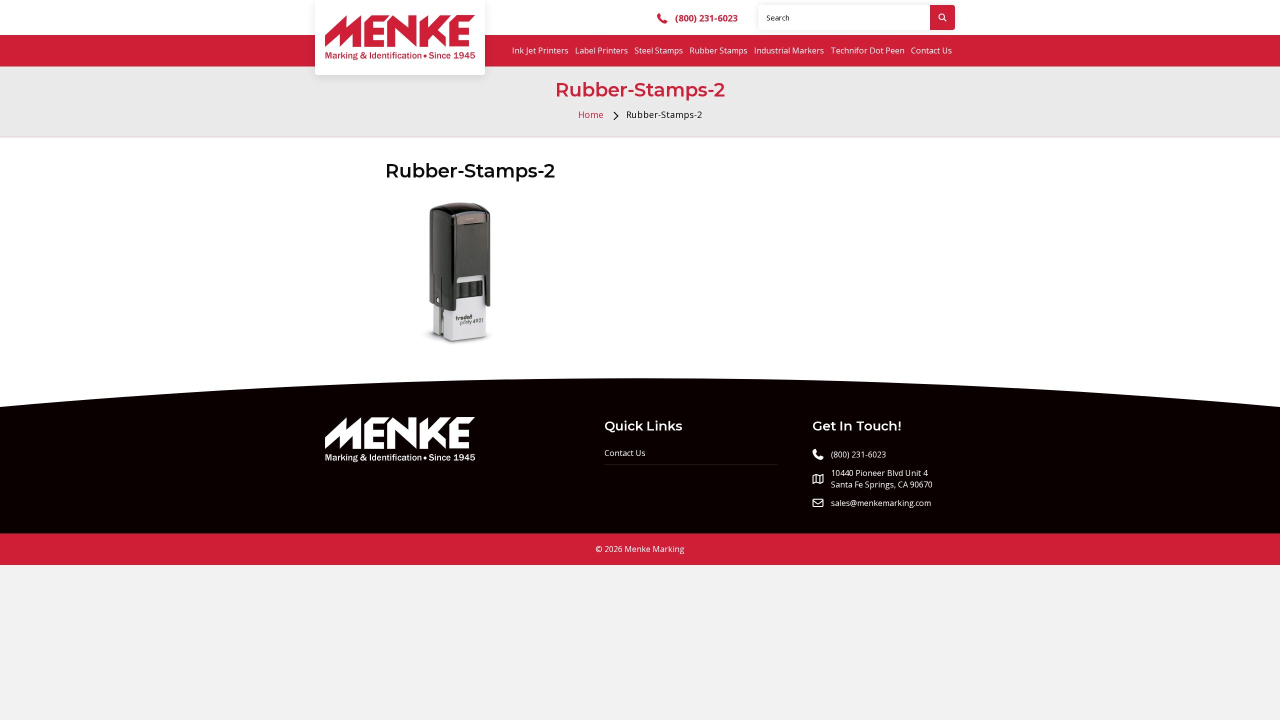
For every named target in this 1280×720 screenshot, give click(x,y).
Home (591, 114)
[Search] (942, 17)
